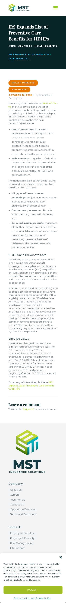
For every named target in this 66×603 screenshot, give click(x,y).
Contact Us (17, 504)
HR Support (17, 548)
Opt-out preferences (24, 598)
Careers (14, 494)
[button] (60, 557)
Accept (33, 589)
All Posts (25, 46)
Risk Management (21, 543)
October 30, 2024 (20, 95)
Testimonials (17, 499)
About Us (15, 489)
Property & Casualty (22, 538)
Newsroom (19, 89)
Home (12, 46)
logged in (28, 409)
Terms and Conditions (23, 514)
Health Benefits (46, 46)
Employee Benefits (22, 533)
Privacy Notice (43, 598)
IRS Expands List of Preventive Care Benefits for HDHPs (31, 385)
